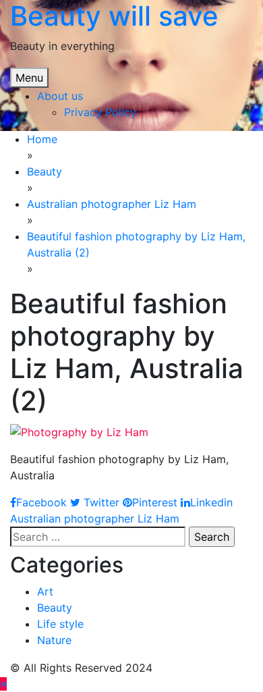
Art (45, 591)
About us (60, 96)
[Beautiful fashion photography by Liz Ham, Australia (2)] (79, 430)
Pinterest (154, 502)
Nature (54, 640)
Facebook (41, 502)
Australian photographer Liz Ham (94, 518)
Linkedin (211, 502)
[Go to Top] (3, 684)
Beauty (54, 607)
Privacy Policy (100, 112)
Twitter (99, 502)
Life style (60, 624)
